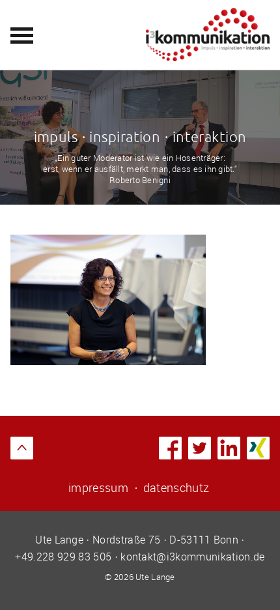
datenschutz (176, 487)
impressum (98, 487)
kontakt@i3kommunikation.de (192, 556)
